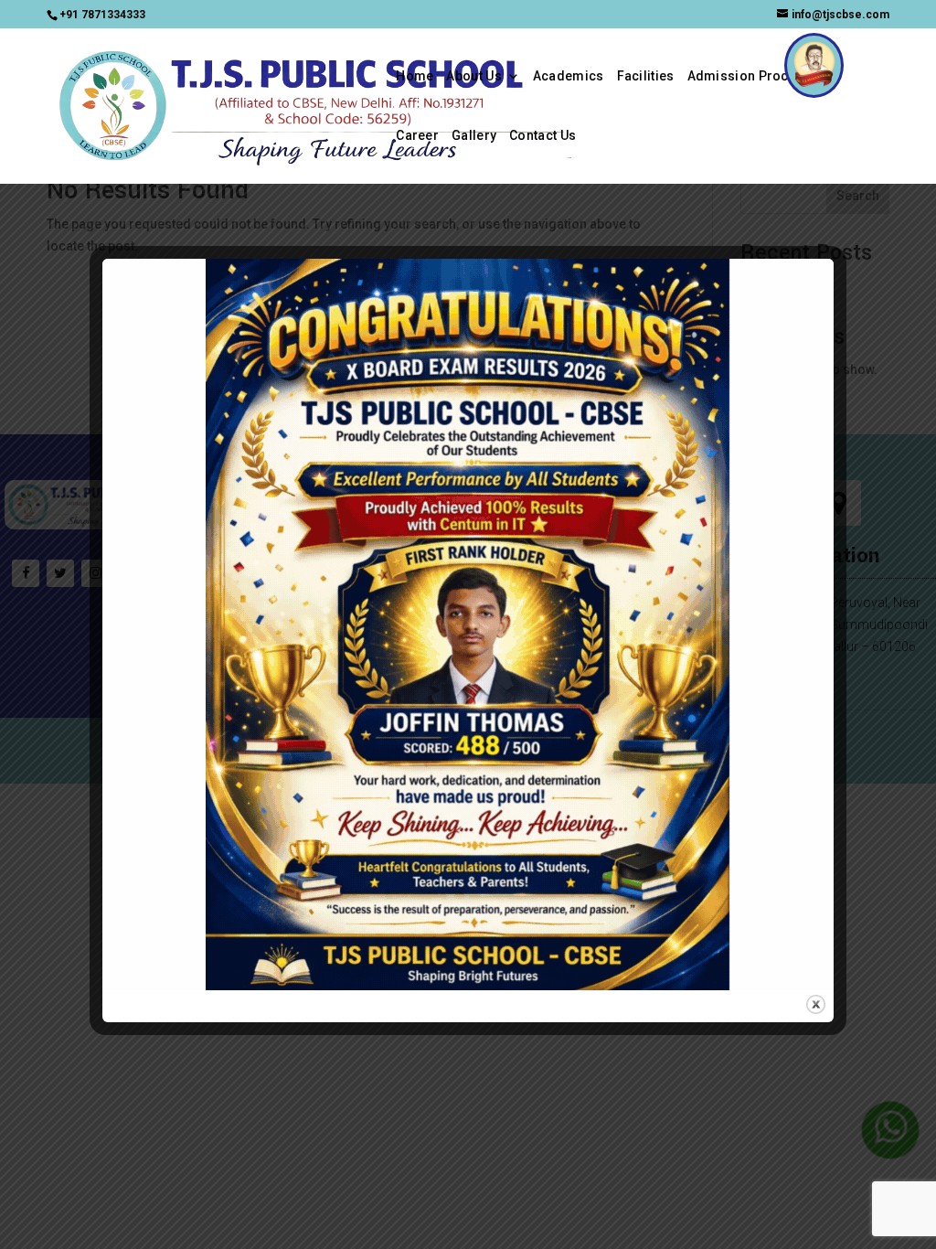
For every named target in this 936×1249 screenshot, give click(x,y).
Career (417, 135)
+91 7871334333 (102, 14)
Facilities (646, 76)
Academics (568, 76)
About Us (473, 76)
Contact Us (542, 135)
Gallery (474, 135)
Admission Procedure (756, 76)
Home (414, 76)
